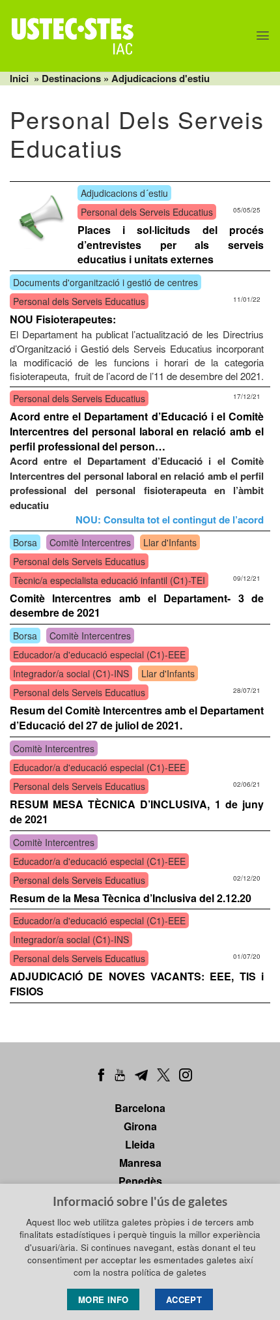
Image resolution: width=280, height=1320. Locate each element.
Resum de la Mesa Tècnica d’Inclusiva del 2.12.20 (130, 897)
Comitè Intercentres (90, 542)
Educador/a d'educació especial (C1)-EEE (99, 654)
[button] (262, 35)
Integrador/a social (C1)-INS (71, 673)
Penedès (140, 1180)
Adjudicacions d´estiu (124, 192)
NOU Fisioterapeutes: (63, 319)
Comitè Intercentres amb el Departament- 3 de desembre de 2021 (137, 606)
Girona (140, 1126)
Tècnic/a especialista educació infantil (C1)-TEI (109, 580)
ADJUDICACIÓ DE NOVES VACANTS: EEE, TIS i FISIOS (137, 984)
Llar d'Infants (170, 542)
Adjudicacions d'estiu (160, 78)
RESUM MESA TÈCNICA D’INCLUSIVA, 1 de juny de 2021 (137, 812)
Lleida (140, 1144)
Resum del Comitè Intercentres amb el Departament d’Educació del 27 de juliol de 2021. (137, 718)
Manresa (140, 1162)
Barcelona (140, 1107)
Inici (19, 78)
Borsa (25, 542)
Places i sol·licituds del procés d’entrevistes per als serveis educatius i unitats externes (170, 244)
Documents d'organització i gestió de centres (105, 282)
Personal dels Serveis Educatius (147, 211)
